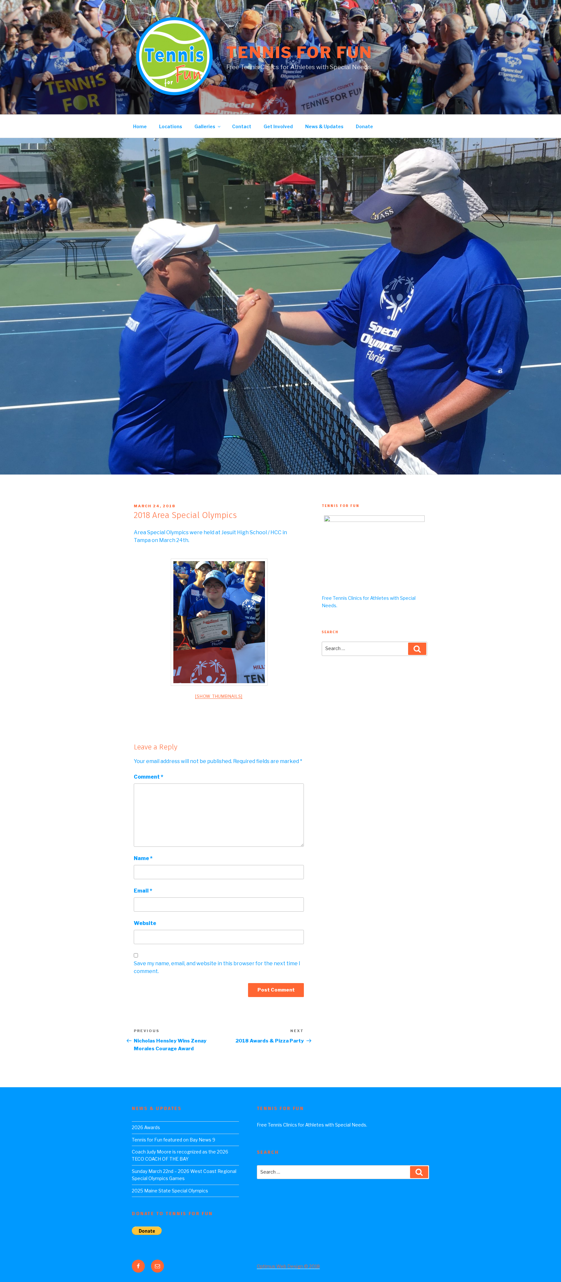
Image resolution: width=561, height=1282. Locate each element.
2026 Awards (146, 1127)
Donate (364, 126)
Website (145, 923)
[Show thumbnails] (219, 696)
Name (143, 858)
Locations (170, 126)
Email (143, 891)
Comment (148, 777)
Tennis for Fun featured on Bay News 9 (173, 1139)
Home (140, 126)
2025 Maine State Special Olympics (170, 1190)
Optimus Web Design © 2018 (288, 1266)
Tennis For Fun (299, 52)
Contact (241, 126)
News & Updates (324, 126)
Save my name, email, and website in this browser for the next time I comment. (217, 967)
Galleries (204, 126)
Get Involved (278, 126)
